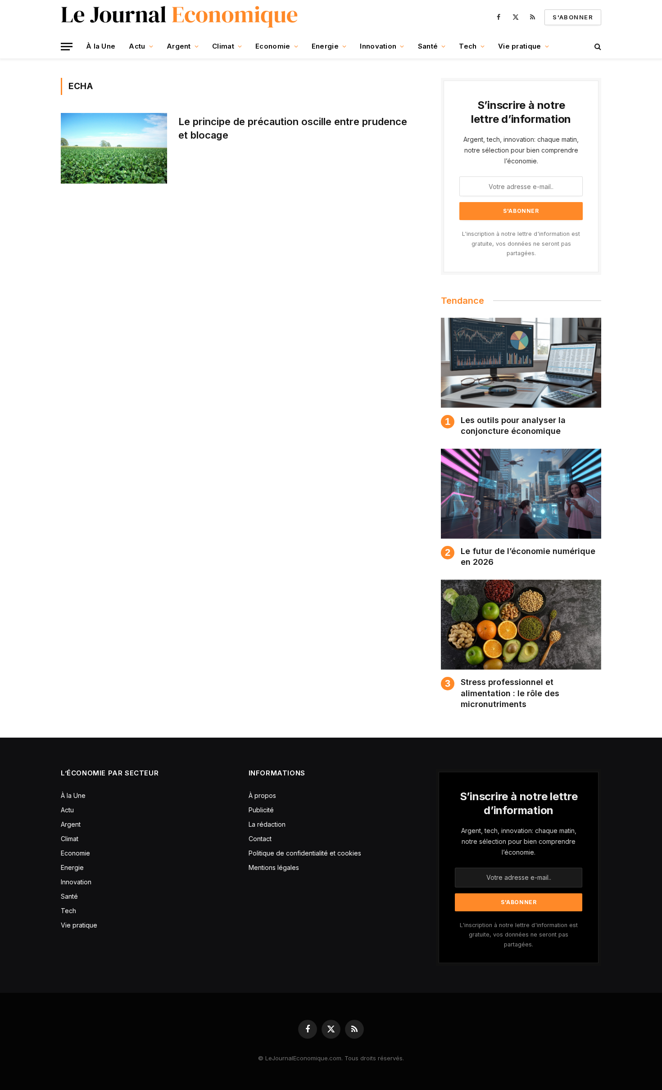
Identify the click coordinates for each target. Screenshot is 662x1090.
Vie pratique (519, 46)
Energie (325, 46)
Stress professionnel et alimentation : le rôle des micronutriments (510, 693)
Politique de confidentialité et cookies (306, 853)
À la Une (100, 46)
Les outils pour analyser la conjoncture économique (513, 425)
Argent (179, 46)
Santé (428, 46)
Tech (467, 46)
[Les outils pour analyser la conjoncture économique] (521, 363)
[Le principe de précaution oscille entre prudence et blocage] (114, 148)
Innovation (378, 46)
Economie (272, 46)
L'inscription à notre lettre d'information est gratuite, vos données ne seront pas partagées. (521, 243)
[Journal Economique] (180, 17)
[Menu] (67, 46)
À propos (262, 795)
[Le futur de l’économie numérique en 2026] (521, 494)
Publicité (261, 810)
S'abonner (573, 17)
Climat (223, 46)
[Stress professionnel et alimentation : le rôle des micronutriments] (521, 625)
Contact (260, 838)
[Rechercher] (597, 46)
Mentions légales (274, 867)
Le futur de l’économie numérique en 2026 (528, 556)
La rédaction (267, 824)
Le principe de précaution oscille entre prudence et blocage (292, 128)
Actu (137, 46)
